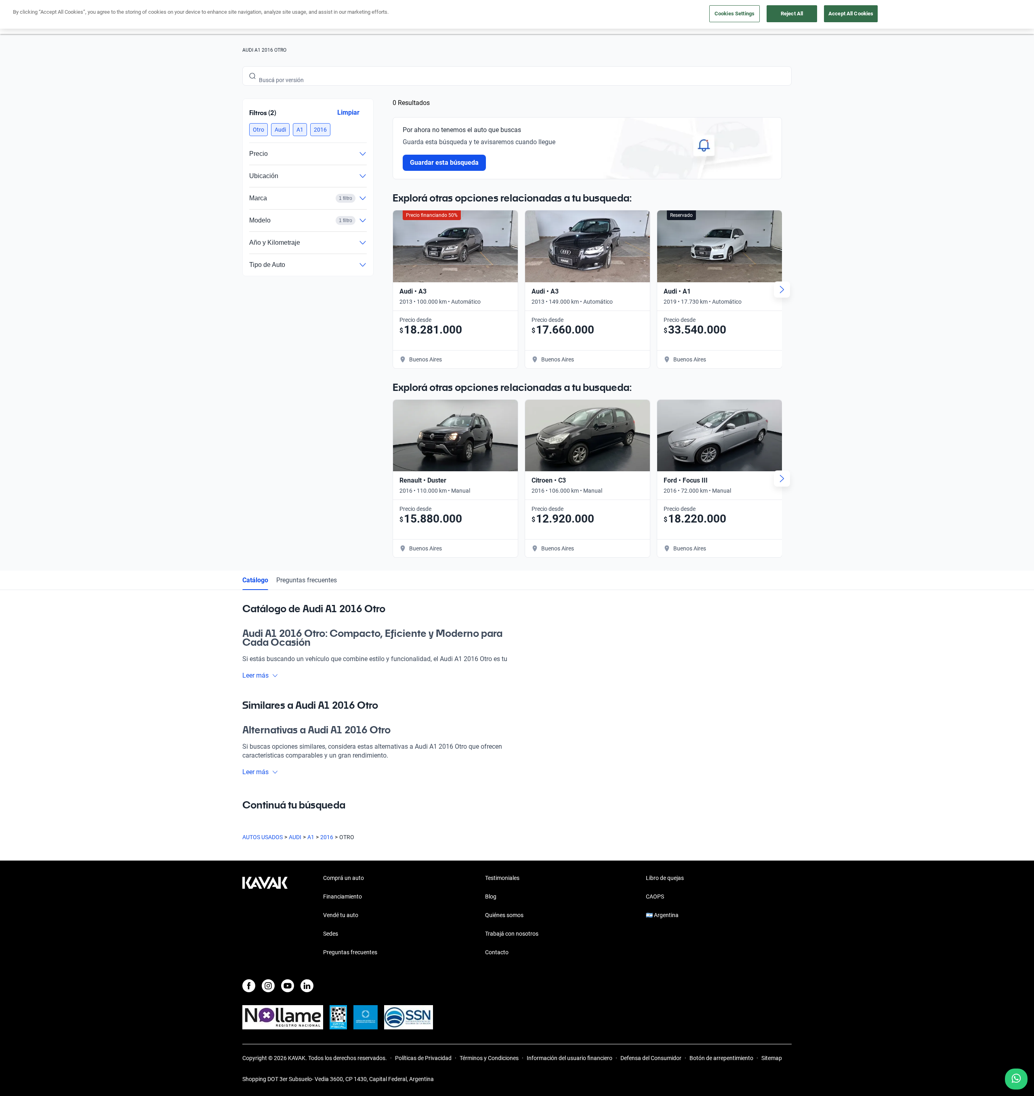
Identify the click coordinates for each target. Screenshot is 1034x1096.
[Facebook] (248, 985)
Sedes (330, 933)
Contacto (497, 952)
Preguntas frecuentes (306, 580)
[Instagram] (268, 985)
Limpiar (348, 112)
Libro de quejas (665, 878)
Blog (490, 896)
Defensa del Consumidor (650, 1058)
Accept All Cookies (850, 13)
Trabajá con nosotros (511, 933)
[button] (258, 129)
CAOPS (655, 896)
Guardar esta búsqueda (444, 162)
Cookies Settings (734, 13)
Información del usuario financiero (569, 1058)
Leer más (255, 675)
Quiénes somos (504, 915)
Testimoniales (502, 878)
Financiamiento (342, 896)
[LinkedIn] (307, 985)
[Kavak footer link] (265, 916)
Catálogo (255, 580)
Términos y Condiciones (489, 1058)
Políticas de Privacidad (423, 1058)
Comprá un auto (343, 878)
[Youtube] (287, 985)
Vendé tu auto (340, 915)
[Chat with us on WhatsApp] (1016, 1079)
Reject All (792, 13)
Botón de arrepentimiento (721, 1058)
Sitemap (771, 1058)
